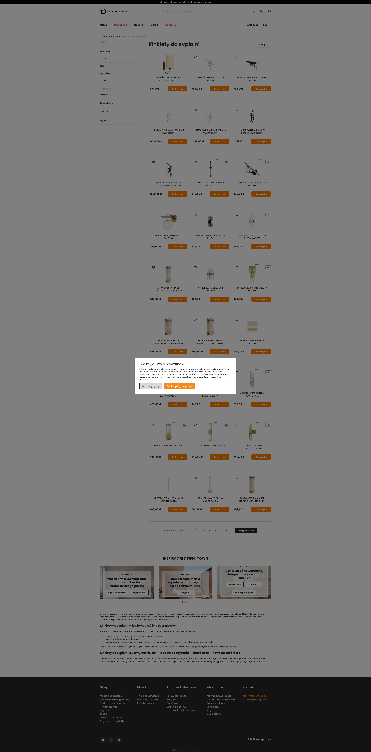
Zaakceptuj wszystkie (179, 386)
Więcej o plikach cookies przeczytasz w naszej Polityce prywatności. (182, 378)
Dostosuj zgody (150, 386)
